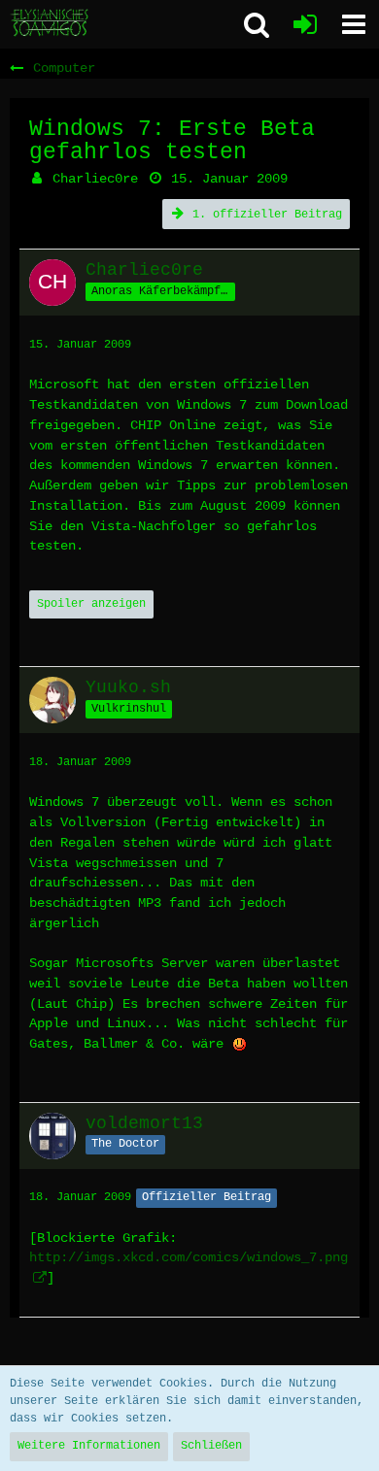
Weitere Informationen (88, 1446)
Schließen (211, 1446)
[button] (353, 24)
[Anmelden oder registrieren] (305, 24)
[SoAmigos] (50, 23)
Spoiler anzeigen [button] (91, 604)
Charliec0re (95, 178)
